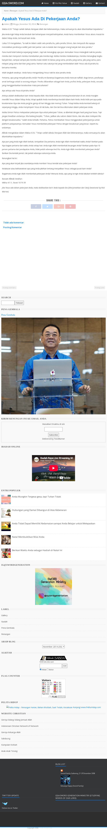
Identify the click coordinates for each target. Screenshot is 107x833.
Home (46, 3)
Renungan (13, 11)
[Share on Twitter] (47, 206)
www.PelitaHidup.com (91, 707)
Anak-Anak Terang (9, 751)
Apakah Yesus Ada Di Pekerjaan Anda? (41, 18)
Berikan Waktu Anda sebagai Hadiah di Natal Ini (37, 550)
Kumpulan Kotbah (9, 744)
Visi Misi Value (61, 3)
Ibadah (76, 3)
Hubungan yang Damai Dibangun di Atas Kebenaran (39, 509)
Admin (6, 24)
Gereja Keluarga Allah (10, 732)
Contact (101, 3)
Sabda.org (5, 738)
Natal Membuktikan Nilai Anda (28, 536)
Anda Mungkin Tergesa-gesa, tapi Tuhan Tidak (36, 496)
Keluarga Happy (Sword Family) (72, 786)
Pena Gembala (8, 315)
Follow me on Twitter (10, 808)
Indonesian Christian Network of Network (19, 726)
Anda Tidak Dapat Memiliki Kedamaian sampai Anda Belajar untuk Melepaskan (53, 523)
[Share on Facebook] (36, 206)
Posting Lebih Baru (9, 288)
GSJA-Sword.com (13, 3)
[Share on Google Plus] (59, 206)
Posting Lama (99, 288)
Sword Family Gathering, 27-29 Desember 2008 (78, 773)
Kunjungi (76, 707)
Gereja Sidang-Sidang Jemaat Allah (16, 719)
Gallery (89, 3)
